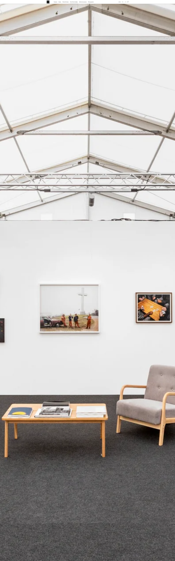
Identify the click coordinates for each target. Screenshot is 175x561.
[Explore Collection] (87, 280)
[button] (123, 2)
